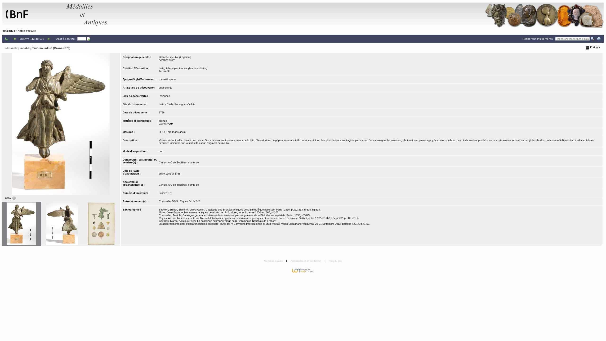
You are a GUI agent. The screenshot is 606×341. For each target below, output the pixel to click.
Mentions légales (273, 261)
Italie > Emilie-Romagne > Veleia (177, 104)
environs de (165, 87)
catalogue (9, 30)
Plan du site (335, 261)
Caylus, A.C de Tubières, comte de (179, 162)
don (161, 151)
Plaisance (164, 95)
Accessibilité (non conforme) (306, 261)
